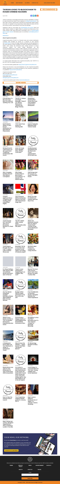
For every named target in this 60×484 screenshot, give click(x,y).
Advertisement (40, 465)
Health (20, 469)
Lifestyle (30, 469)
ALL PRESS (27, 3)
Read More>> (6, 35)
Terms (11, 465)
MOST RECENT (19, 3)
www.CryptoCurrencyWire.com (10, 75)
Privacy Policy (20, 466)
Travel (39, 469)
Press (30, 465)
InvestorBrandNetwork (24, 80)
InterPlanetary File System (27, 27)
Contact (48, 465)
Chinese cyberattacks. (31, 21)
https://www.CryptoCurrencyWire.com (27, 64)
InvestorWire (7, 43)
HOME (12, 3)
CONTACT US (35, 3)
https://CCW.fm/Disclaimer (15, 69)
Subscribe (30, 478)
